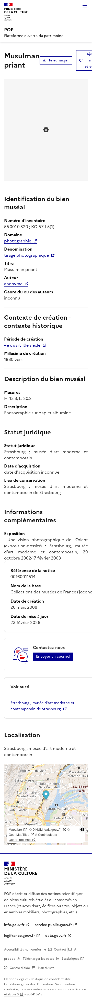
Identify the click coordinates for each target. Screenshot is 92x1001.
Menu (85, 7)
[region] (46, 804)
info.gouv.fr (14, 925)
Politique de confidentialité (51, 979)
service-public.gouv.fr (53, 925)
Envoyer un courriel (53, 656)
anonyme (13, 284)
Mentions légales (16, 979)
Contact (60, 949)
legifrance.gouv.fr (19, 935)
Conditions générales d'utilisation (28, 984)
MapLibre (15, 829)
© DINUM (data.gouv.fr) (45, 829)
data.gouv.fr (55, 935)
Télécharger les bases (38, 958)
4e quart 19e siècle (22, 345)
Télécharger (58, 60)
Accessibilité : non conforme (25, 949)
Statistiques (70, 958)
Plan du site (46, 968)
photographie (17, 241)
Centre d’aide (20, 968)
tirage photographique (26, 255)
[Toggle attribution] (82, 829)
